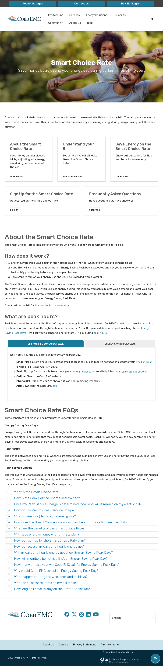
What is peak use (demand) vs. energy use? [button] (44, 516)
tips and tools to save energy (52, 305)
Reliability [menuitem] (118, 16)
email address (143, 362)
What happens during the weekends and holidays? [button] (50, 577)
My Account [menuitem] (54, 16)
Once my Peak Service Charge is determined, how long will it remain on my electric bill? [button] (77, 504)
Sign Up (14, 210)
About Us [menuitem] (74, 24)
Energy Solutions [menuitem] (95, 16)
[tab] (81, 492)
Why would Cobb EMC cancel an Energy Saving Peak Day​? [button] (55, 571)
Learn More (16, 176)
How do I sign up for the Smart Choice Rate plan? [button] (49, 540)
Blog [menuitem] (90, 22)
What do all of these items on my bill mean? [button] (45, 583)
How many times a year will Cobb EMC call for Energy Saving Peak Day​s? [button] (66, 565)
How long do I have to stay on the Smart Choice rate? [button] (52, 589)
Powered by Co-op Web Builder (118, 652)
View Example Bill (73, 176)
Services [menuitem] (73, 16)
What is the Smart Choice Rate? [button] (36, 492)
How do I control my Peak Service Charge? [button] (44, 510)
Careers (63, 644)
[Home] (24, 18)
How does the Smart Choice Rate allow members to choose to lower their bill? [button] (70, 522)
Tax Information (110, 644)
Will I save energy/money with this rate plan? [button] (46, 534)
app (55, 385)
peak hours (125, 323)
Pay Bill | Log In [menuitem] (130, 3)
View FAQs (94, 210)
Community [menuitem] (54, 24)
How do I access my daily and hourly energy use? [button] (49, 546)
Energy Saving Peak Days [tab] (120, 344)
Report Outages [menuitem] (32, 3)
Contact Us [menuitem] (81, 3)
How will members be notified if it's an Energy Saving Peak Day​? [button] (60, 559)
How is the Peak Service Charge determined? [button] (46, 498)
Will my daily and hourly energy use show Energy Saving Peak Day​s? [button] (63, 552)
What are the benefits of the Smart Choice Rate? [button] (48, 528)
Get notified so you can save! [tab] (46, 344)
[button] (155, 658)
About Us (48, 644)
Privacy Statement (84, 644)
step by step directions (133, 371)
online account (85, 371)
